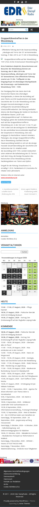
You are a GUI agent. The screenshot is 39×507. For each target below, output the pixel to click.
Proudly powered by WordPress (16, 501)
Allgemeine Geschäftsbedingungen (16, 471)
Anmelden (4, 236)
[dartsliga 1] (19, 224)
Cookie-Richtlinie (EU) (9, 239)
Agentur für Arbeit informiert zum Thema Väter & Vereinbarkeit (19, 391)
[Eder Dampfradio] (3, 29)
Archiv (6, 484)
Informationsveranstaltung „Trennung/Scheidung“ (19, 410)
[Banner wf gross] (19, 25)
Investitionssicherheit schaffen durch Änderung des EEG (10, 191)
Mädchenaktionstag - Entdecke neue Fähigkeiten (19, 449)
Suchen (24, 252)
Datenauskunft (9, 476)
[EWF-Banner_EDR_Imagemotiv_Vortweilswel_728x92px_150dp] (19, 463)
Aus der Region (6, 182)
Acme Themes (24, 503)
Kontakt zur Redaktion (12, 481)
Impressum (8, 479)
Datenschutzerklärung (12, 474)
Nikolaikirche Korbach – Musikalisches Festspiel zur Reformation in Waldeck (19, 435)
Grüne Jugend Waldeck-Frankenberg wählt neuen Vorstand (29, 191)
